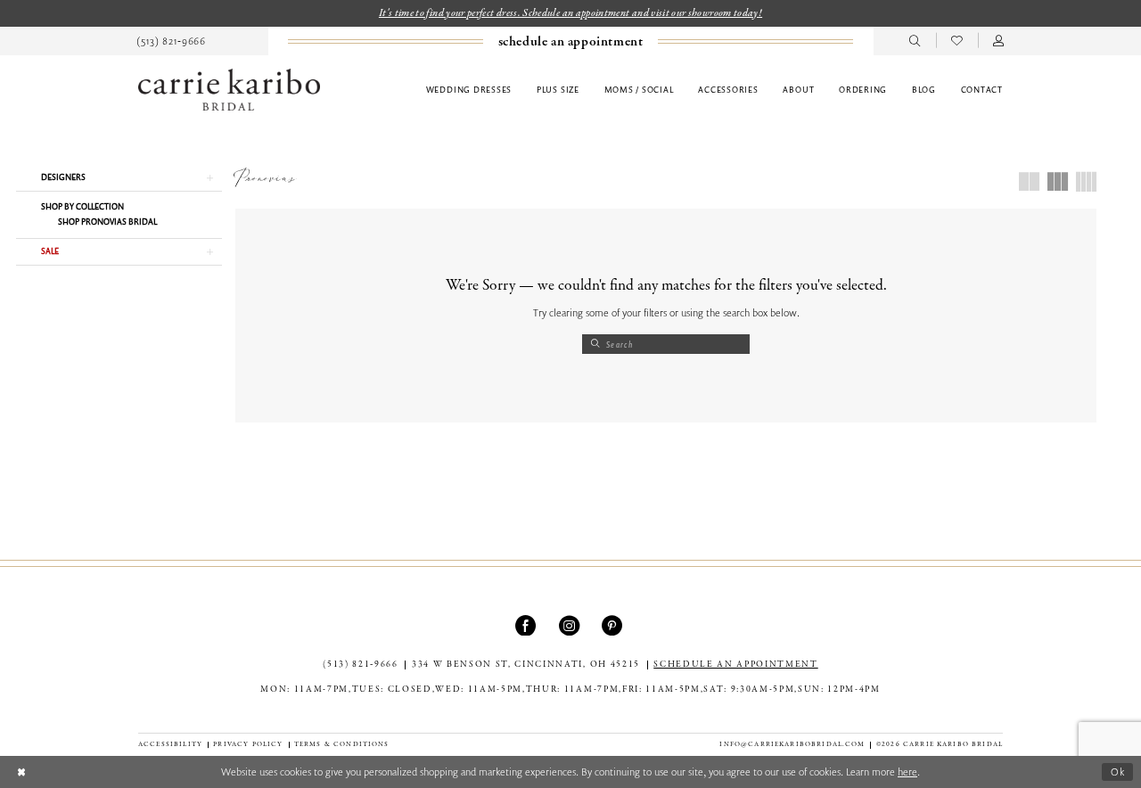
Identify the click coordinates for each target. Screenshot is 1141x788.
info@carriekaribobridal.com (792, 744)
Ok (1118, 771)
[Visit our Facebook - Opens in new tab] (527, 625)
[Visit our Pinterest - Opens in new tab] (614, 625)
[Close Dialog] (21, 771)
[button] (999, 40)
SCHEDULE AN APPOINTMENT (735, 664)
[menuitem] (171, 40)
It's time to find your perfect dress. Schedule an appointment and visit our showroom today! (570, 13)
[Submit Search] (595, 344)
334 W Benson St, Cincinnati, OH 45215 (526, 664)
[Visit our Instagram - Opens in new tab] (571, 625)
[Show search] (915, 40)
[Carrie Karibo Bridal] (229, 90)
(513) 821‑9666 (360, 664)
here (907, 771)
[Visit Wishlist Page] (957, 40)
